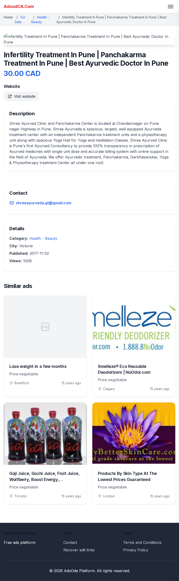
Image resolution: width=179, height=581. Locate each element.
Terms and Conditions (142, 542)
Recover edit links (79, 550)
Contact (70, 542)
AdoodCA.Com (19, 6)
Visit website (24, 96)
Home (8, 17)
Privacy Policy (135, 550)
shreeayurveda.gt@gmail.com (43, 203)
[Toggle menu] (170, 6)
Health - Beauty (43, 238)
